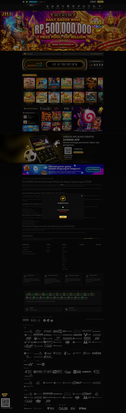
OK (63, 217)
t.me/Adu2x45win (63, 211)
